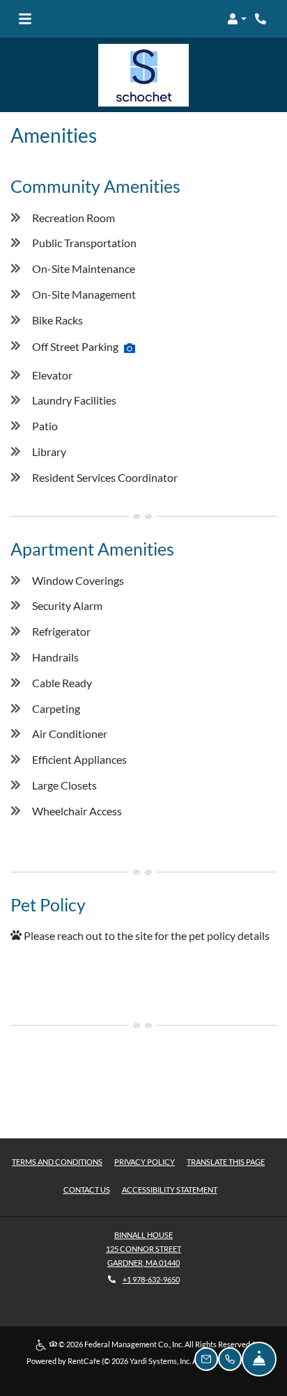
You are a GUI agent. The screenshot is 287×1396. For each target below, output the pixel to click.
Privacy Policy (144, 1161)
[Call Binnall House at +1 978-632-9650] (262, 19)
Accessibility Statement (169, 1189)
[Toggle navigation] (25, 19)
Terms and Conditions (57, 1161)
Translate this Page (226, 1161)
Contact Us (86, 1189)
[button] (237, 19)
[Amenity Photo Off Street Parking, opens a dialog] (130, 348)
